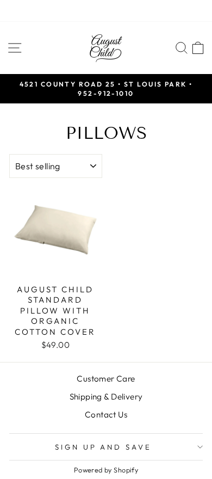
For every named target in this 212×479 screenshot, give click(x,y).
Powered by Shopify (106, 469)
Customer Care (106, 378)
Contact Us (106, 414)
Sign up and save (103, 447)
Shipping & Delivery (106, 396)
